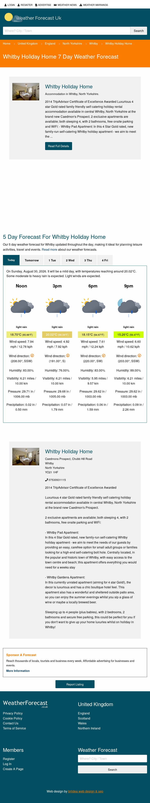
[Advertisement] (75, 196)
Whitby (93, 43)
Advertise (44, 4)
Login (11, 4)
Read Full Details (58, 146)
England (50, 43)
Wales (82, 723)
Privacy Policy (13, 713)
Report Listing (75, 684)
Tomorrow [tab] (32, 260)
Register (27, 4)
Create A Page (13, 769)
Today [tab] (11, 260)
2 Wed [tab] (70, 260)
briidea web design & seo (85, 791)
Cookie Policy (12, 718)
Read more (49, 249)
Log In (7, 764)
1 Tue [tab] (52, 260)
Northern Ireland (89, 728)
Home (6, 43)
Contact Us (10, 723)
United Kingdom (28, 43)
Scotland (84, 718)
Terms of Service (14, 728)
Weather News (67, 4)
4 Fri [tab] (105, 260)
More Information (18, 671)
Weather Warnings (95, 4)
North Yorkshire (72, 43)
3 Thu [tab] (88, 260)
